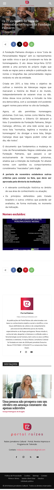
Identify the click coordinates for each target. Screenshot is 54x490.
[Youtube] (32, 352)
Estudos (41, 478)
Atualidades (6, 17)
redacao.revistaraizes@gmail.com (31, 449)
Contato (44, 476)
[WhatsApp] (31, 44)
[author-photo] (27, 309)
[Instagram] (27, 352)
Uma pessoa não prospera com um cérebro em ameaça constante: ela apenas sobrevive (25, 405)
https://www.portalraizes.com (27, 317)
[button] (4, 3)
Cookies (27, 476)
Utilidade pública (27, 481)
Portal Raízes (10, 32)
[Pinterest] (25, 44)
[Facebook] (13, 44)
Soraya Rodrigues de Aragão (14, 412)
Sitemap (36, 476)
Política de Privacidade (13, 476)
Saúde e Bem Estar (28, 478)
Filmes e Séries (13, 478)
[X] (19, 44)
